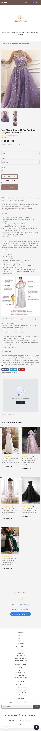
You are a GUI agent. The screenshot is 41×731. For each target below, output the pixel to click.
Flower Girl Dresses (20, 695)
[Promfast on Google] (15, 715)
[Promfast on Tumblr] (25, 715)
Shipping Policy (20, 675)
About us (20, 638)
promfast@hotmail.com (8, 209)
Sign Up (36, 706)
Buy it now (9, 187)
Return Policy (6, 347)
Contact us (20, 641)
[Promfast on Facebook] (9, 715)
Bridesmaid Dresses (20, 690)
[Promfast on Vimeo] (32, 715)
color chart (27, 232)
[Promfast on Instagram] (19, 715)
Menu (5, 2)
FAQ (14, 347)
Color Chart (20, 650)
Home (3, 43)
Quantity (4, 167)
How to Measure (20, 655)
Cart (28, 2)
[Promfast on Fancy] (34, 715)
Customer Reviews (20, 658)
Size (2, 149)
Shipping (4, 144)
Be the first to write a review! (20, 614)
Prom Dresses (20, 685)
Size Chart (21, 653)
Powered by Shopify (25, 721)
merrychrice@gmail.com (24, 209)
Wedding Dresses (20, 687)
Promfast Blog (20, 643)
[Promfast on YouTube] (29, 715)
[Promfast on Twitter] (6, 715)
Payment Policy (20, 672)
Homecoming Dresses (20, 692)
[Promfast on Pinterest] (12, 715)
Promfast (15, 721)
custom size (21, 247)
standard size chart (27, 241)
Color (3, 158)
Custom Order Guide (20, 660)
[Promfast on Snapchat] (22, 715)
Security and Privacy (20, 678)
